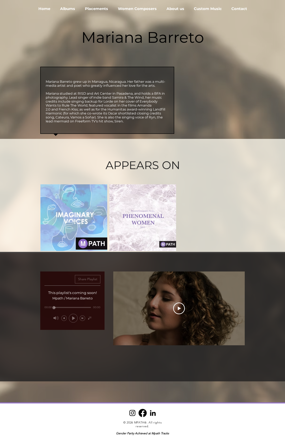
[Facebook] (143, 413)
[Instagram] (132, 413)
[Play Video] (179, 308)
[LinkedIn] (153, 413)
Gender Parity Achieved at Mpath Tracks (142, 433)
